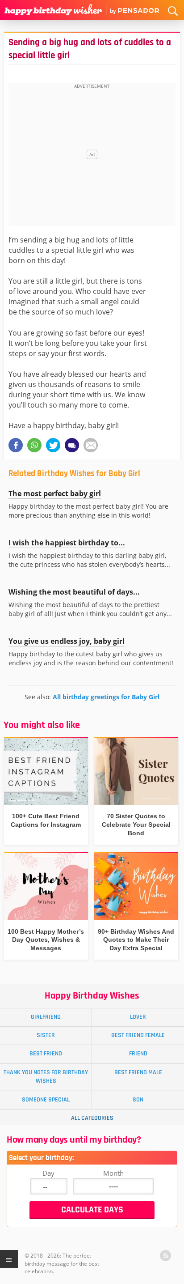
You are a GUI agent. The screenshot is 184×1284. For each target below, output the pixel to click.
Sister (46, 1035)
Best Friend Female (138, 1035)
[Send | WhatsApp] (34, 445)
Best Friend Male (138, 1072)
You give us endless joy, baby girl (66, 641)
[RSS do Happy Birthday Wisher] (165, 1255)
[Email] (91, 445)
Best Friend (45, 1054)
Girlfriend (46, 1017)
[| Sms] (72, 445)
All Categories (92, 1118)
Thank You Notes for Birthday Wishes (46, 1076)
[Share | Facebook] (15, 445)
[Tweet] (53, 445)
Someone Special (46, 1100)
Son (138, 1100)
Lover (138, 1017)
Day (48, 1173)
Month (113, 1173)
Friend (138, 1054)
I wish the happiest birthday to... (66, 543)
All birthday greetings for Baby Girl (106, 697)
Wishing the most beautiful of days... (74, 592)
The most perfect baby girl (54, 493)
